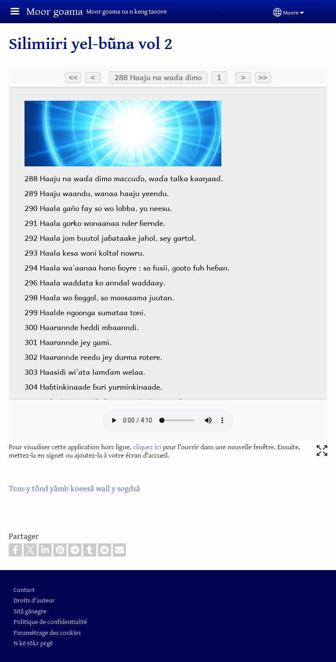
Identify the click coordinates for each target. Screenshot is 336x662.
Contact (24, 590)
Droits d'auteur (34, 600)
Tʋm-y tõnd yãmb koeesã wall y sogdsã (74, 488)
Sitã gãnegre (30, 611)
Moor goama (54, 11)
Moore (290, 13)
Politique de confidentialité (50, 622)
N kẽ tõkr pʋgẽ (33, 643)
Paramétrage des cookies (47, 633)
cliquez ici (147, 447)
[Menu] (20, 12)
